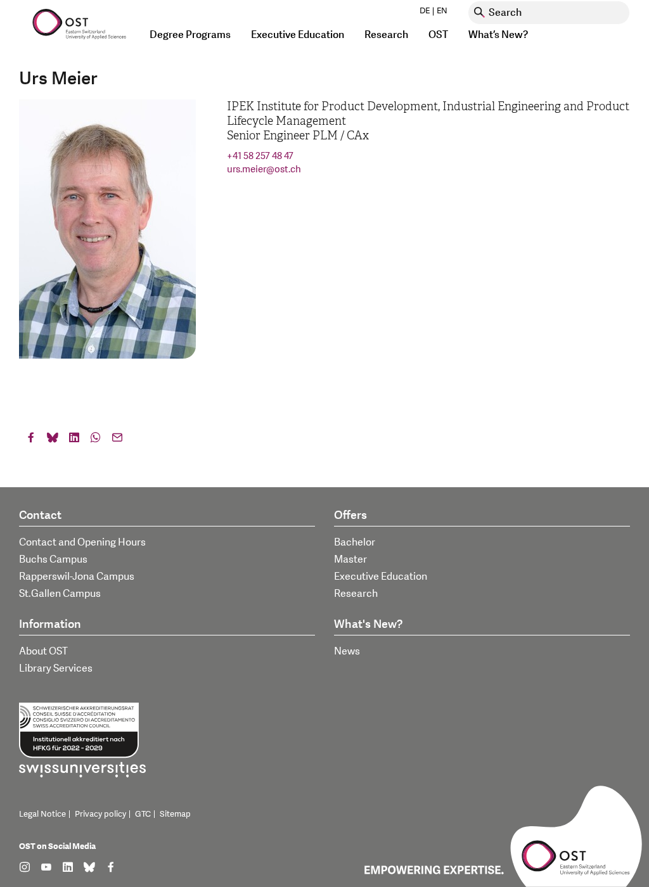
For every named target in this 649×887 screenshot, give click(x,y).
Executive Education (380, 577)
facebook (31, 440)
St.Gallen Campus (60, 594)
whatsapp (95, 440)
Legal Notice (42, 814)
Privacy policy (100, 814)
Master (350, 559)
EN (442, 10)
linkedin (74, 440)
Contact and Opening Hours (82, 542)
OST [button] (438, 35)
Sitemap (175, 814)
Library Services (56, 668)
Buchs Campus (53, 559)
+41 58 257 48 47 (260, 156)
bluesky (52, 440)
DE (425, 10)
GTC (143, 814)
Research (356, 594)
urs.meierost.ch (264, 169)
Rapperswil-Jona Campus (76, 577)
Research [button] (386, 35)
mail (117, 440)
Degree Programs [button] (190, 35)
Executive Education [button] (297, 35)
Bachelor (354, 542)
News (347, 651)
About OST (43, 651)
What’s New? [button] (498, 35)
